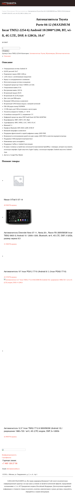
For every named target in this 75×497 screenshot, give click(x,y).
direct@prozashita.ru (13, 469)
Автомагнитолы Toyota (37, 53)
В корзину (6, 51)
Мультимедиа (11, 11)
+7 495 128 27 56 (9, 463)
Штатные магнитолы (21, 11)
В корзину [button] (13, 205)
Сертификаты (6, 457)
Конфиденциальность (9, 455)
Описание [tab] (7, 56)
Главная (4, 11)
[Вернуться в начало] (9, 3)
